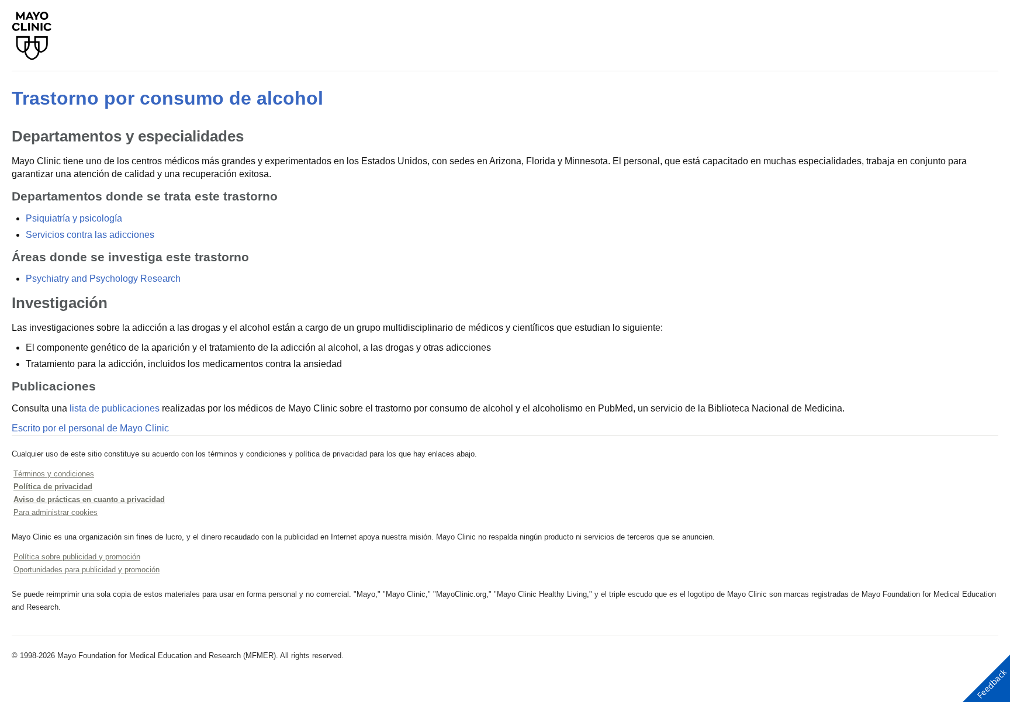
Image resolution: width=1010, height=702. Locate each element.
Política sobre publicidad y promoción (76, 556)
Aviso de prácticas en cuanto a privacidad (89, 499)
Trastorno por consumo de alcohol (167, 98)
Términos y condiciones (53, 473)
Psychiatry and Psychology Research (103, 278)
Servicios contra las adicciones (90, 235)
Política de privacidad (52, 486)
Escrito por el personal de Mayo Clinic (90, 428)
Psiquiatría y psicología (74, 218)
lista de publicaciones (115, 408)
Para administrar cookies (55, 512)
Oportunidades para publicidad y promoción (86, 569)
